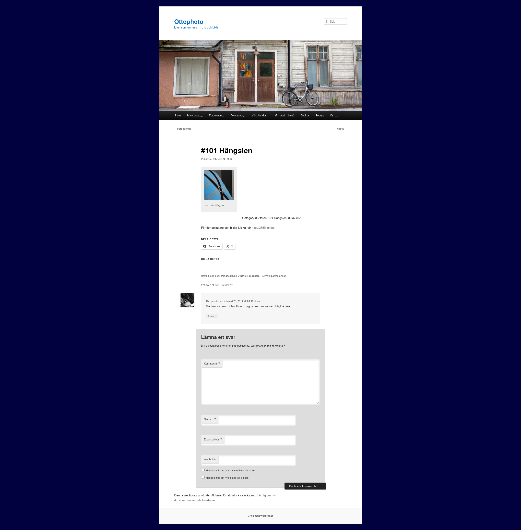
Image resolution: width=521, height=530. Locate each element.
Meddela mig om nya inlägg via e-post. (227, 477)
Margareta (212, 301)
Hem (178, 115)
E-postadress (213, 439)
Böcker (305, 115)
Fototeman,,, (216, 115)
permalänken (278, 276)
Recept (319, 115)
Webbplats (210, 459)
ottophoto (253, 276)
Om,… (334, 115)
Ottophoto (188, 21)
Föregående (182, 128)
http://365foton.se (263, 227)
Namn (210, 419)
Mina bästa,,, (195, 115)
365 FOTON (238, 276)
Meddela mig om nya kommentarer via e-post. (231, 470)
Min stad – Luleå (284, 115)
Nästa (342, 128)
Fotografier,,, (238, 115)
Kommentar (212, 363)
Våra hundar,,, (260, 115)
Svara (212, 316)
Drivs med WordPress (260, 516)
